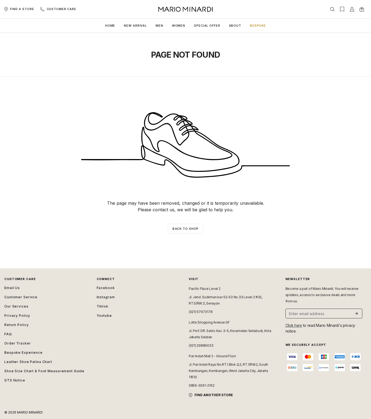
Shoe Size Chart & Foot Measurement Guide (44, 371)
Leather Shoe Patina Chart (28, 362)
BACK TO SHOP (185, 229)
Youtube (104, 316)
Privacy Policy (17, 316)
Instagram (106, 297)
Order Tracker (17, 343)
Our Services (16, 306)
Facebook (106, 288)
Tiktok (102, 306)
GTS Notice (14, 380)
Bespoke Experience (23, 352)
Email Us (12, 288)
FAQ (8, 334)
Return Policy (16, 325)
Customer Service (20, 297)
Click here (293, 325)
